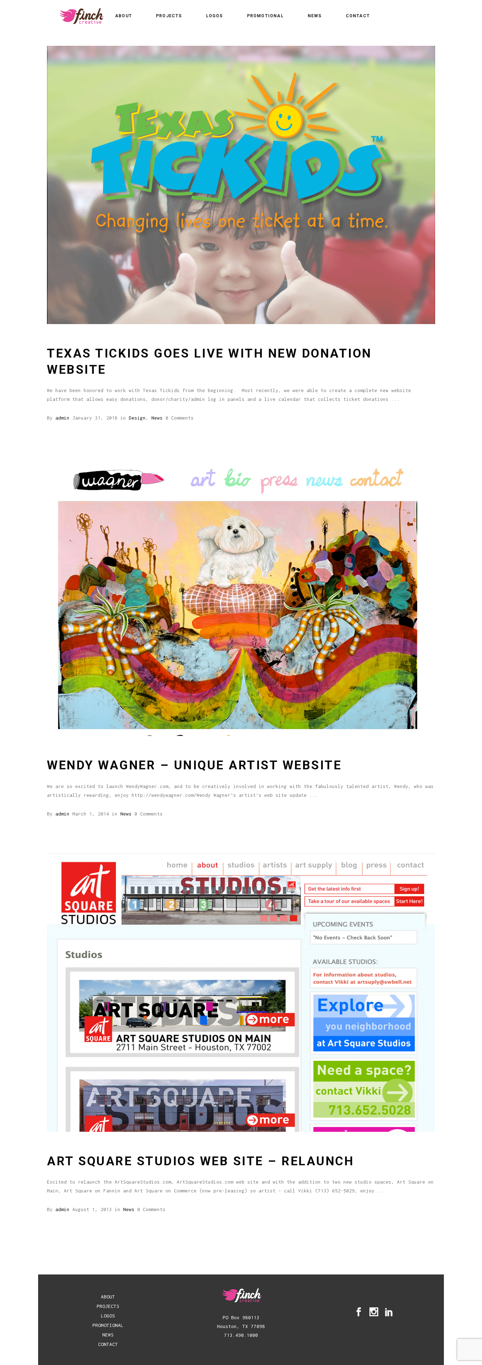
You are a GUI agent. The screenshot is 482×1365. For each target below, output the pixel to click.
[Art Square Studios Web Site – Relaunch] (241, 993)
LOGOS (108, 1316)
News (157, 418)
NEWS (108, 1335)
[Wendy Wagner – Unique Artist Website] (241, 597)
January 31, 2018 (95, 418)
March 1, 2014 (90, 814)
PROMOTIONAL (107, 1325)
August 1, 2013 (92, 1209)
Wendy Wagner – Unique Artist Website (194, 765)
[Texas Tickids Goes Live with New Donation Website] (241, 185)
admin (62, 418)
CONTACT (108, 1344)
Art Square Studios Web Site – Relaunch (200, 1161)
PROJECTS (108, 1306)
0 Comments (179, 418)
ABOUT (108, 1296)
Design (137, 418)
